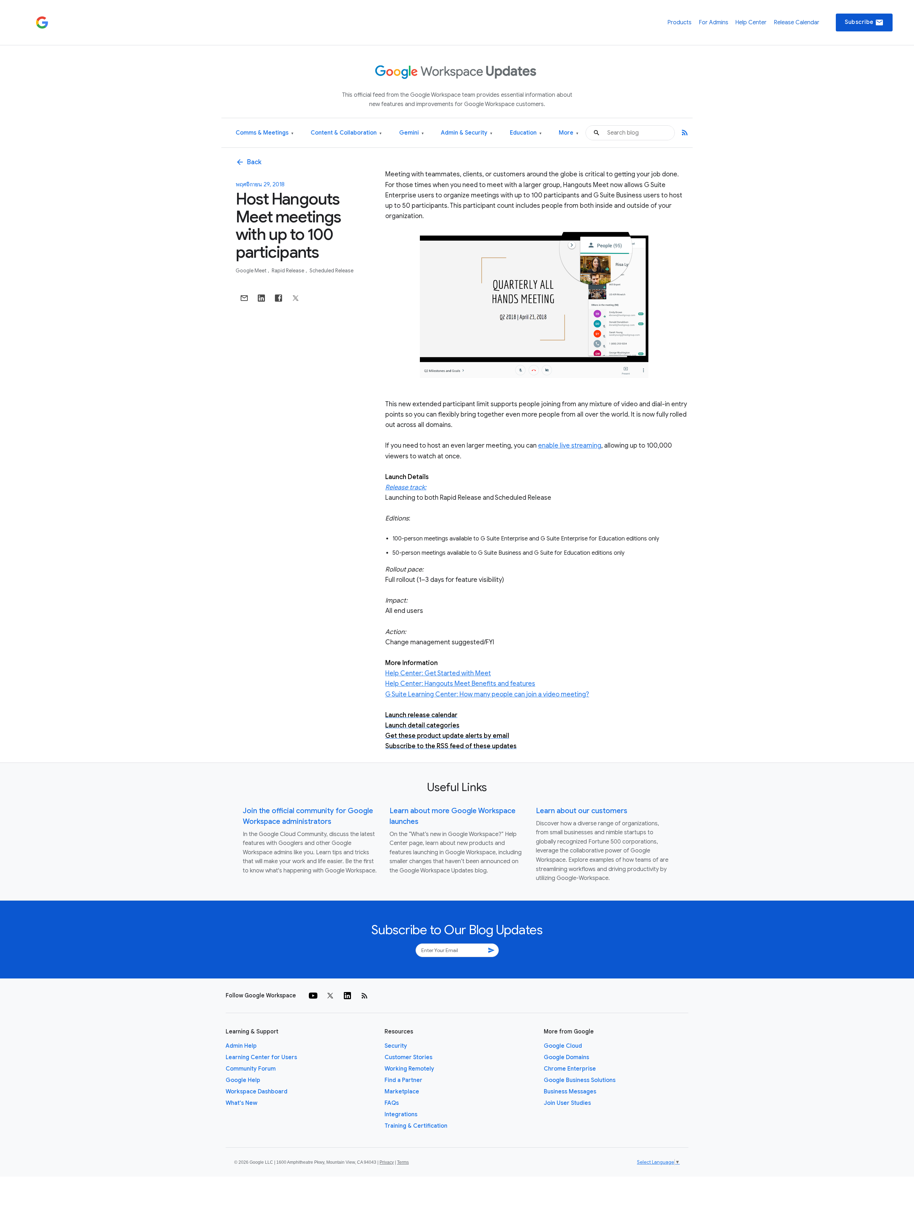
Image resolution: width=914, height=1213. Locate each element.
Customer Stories (408, 1057)
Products (679, 22)
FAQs (392, 1103)
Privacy (387, 1162)
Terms (403, 1162)
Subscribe (864, 22)
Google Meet (251, 270)
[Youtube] (313, 995)
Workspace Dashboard (256, 1091)
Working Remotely (409, 1068)
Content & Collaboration (346, 133)
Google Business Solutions (580, 1080)
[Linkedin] (347, 995)
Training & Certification (416, 1125)
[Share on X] (295, 298)
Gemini (411, 133)
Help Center (751, 22)
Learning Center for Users (261, 1057)
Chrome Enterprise (570, 1068)
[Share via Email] (244, 298)
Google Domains (566, 1057)
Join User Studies (567, 1103)
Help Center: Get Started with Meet (438, 673)
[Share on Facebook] (278, 298)
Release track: (405, 487)
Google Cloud (563, 1046)
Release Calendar (796, 22)
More (568, 133)
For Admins (713, 22)
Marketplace (402, 1091)
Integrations (401, 1114)
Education (526, 133)
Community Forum (251, 1068)
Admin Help (241, 1046)
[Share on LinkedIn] (261, 298)
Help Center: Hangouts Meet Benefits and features (460, 684)
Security (396, 1046)
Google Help (243, 1080)
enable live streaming (569, 445)
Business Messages (570, 1091)
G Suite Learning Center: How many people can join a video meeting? (487, 694)
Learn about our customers (581, 810)
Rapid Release (288, 270)
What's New (241, 1103)
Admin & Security (466, 133)
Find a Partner (403, 1080)
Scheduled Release (331, 270)
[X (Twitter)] (330, 995)
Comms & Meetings (264, 133)
